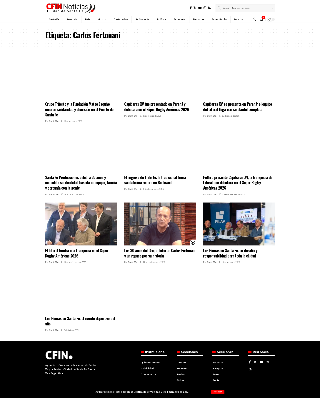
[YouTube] (200, 7)
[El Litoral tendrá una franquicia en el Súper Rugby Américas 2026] (81, 224)
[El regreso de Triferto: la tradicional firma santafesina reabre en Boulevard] (160, 150)
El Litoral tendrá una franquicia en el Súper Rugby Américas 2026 (76, 253)
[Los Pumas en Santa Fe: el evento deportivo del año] (81, 291)
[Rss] (209, 7)
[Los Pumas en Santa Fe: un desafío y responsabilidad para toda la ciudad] (239, 224)
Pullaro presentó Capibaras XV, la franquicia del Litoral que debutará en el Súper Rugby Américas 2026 (238, 182)
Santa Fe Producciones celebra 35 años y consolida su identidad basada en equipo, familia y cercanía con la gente (81, 182)
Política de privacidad (147, 391)
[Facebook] (191, 7)
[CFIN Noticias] (70, 8)
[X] (195, 7)
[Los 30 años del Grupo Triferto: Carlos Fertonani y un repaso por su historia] (160, 224)
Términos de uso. (177, 391)
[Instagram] (205, 7)
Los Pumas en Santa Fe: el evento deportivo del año (80, 321)
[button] (217, 392)
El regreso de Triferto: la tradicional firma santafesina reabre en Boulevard (155, 179)
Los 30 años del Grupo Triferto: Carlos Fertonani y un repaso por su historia (159, 253)
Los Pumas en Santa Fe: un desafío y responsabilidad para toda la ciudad (230, 253)
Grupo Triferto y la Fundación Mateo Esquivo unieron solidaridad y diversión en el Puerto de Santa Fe (79, 109)
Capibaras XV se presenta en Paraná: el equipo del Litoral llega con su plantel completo (237, 106)
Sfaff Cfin (53, 121)
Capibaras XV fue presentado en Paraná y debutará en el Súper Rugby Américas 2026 (156, 106)
